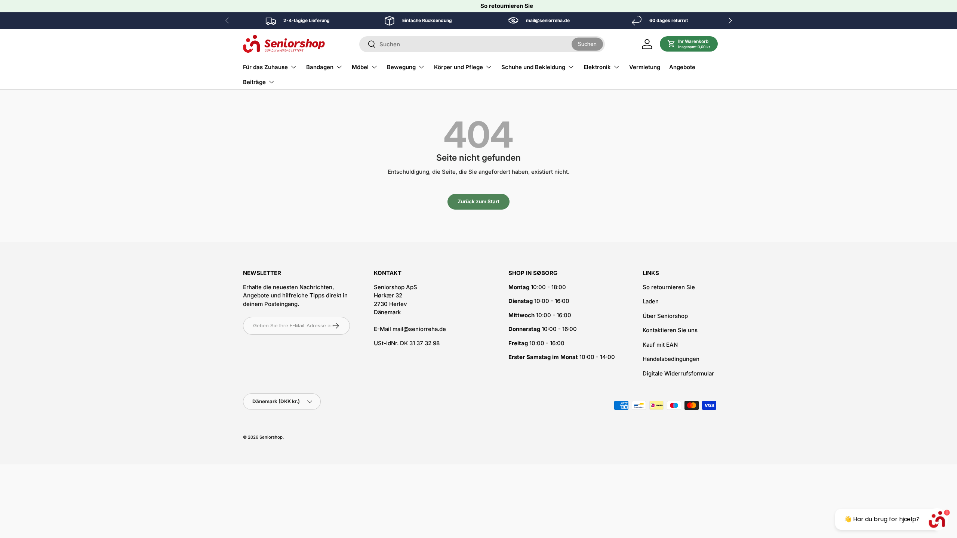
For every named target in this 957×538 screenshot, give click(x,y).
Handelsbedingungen (671, 358)
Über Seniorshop (665, 315)
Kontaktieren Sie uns (670, 330)
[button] (689, 44)
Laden (651, 301)
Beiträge (254, 82)
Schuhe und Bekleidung (533, 67)
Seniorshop (271, 437)
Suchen (587, 44)
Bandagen (319, 67)
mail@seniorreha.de (419, 329)
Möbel (360, 67)
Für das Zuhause (265, 67)
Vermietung (644, 67)
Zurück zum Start (478, 201)
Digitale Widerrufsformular (678, 373)
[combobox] (482, 44)
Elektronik (597, 67)
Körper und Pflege (458, 67)
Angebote (682, 67)
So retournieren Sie (506, 5)
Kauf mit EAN (660, 344)
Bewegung (401, 67)
